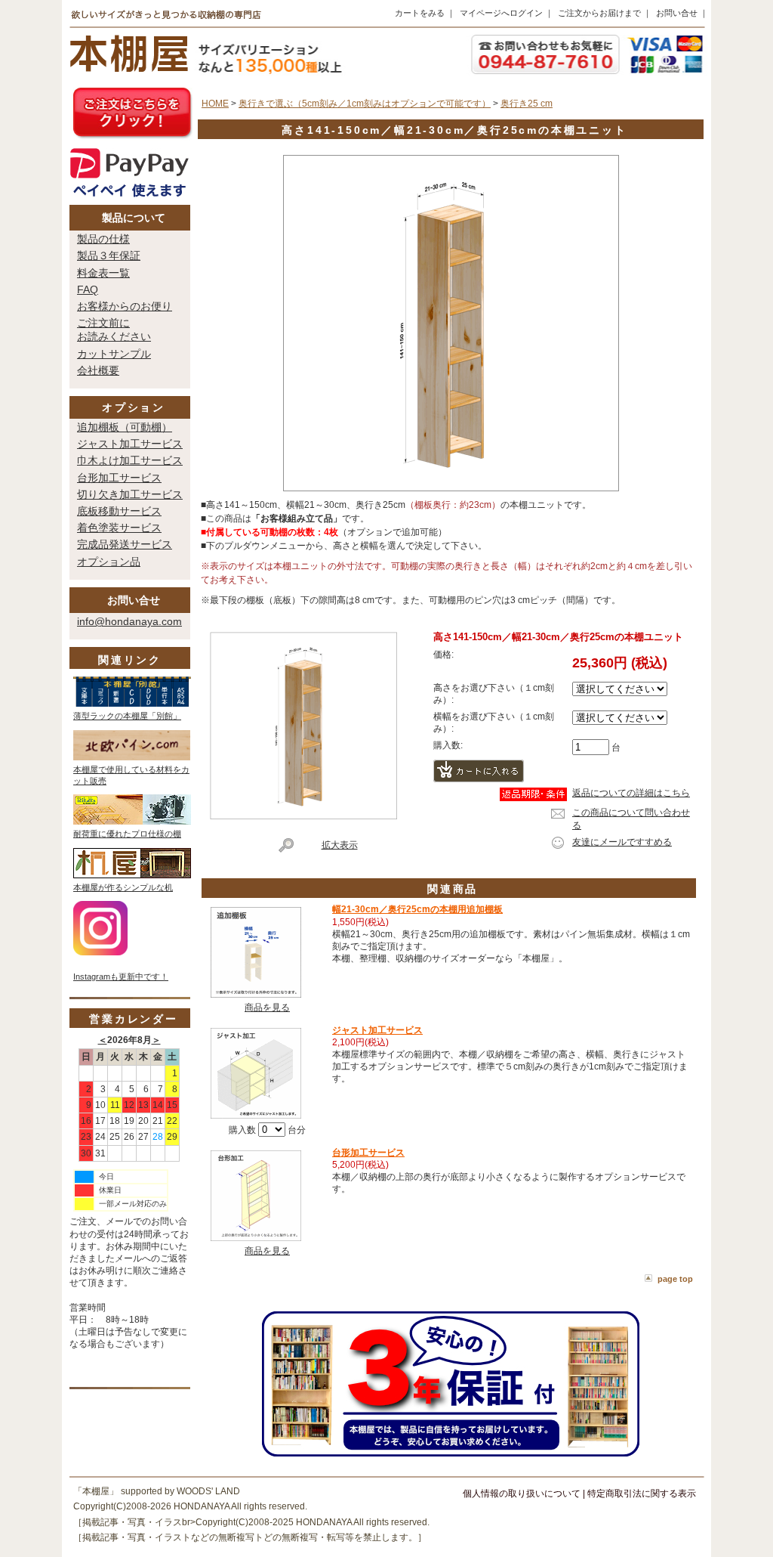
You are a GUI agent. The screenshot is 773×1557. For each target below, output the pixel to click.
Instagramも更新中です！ (120, 976)
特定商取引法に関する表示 (641, 1493)
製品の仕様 (103, 239)
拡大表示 (340, 845)
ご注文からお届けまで (599, 12)
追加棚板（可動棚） (124, 427)
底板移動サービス (119, 511)
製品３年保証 (108, 255)
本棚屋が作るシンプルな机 (123, 887)
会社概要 (98, 370)
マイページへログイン (501, 12)
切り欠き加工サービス (130, 494)
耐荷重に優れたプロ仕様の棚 (127, 833)
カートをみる (420, 12)
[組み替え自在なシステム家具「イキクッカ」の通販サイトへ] (132, 821)
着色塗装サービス (119, 528)
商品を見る (267, 1007)
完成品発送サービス (124, 544)
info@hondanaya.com (129, 621)
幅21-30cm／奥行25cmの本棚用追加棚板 (417, 909)
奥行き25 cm (526, 103)
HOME (215, 103)
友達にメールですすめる (622, 842)
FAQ (87, 289)
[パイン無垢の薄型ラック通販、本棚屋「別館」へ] (132, 703)
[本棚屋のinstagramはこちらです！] (100, 952)
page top (675, 1278)
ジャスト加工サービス (130, 444)
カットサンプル (114, 354)
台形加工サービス (119, 478)
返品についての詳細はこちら (631, 793)
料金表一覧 (103, 273)
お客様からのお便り (124, 306)
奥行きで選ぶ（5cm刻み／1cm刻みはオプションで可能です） (365, 103)
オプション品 (108, 562)
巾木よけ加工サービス (130, 460)
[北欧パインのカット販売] (131, 757)
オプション (133, 407)
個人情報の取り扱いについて (522, 1493)
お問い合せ (677, 12)
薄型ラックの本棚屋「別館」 (127, 715)
